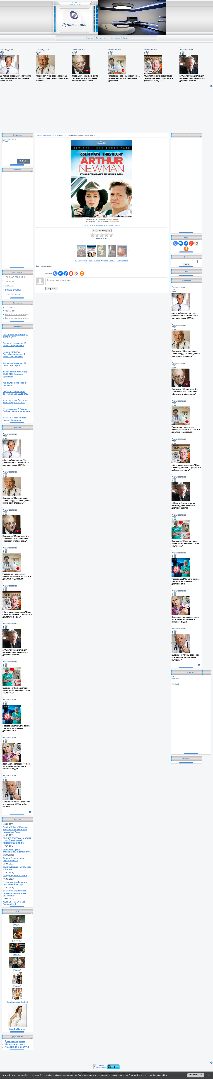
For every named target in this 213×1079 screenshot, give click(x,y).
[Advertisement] (93, 109)
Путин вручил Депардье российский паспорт (15, 883)
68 (105, 260)
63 (92, 260)
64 (95, 260)
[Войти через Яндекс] (71, 273)
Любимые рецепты (17, 1047)
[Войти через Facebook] (65, 273)
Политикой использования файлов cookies (148, 1075)
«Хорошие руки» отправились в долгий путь (17, 850)
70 (110, 260)
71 (112, 260)
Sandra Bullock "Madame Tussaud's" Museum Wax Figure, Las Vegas (15, 829)
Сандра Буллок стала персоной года (13, 859)
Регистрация (115, 38)
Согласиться (195, 1075)
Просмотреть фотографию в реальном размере (102, 225)
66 (99, 260)
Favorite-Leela (113, 221)
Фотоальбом (49, 135)
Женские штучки (15, 1044)
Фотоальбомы (101, 38)
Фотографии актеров (15, 318)
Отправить (52, 288)
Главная (89, 38)
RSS (158, 2)
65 (97, 260)
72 (114, 260)
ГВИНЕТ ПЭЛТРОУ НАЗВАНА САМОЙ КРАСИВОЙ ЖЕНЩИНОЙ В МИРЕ (17, 840)
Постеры (8, 307)
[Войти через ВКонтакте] (60, 273)
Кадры (8, 310)
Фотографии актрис (15, 314)
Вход (125, 38)
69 (107, 260)
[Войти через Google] (76, 273)
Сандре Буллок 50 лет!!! (15, 875)
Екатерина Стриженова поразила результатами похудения (15, 893)
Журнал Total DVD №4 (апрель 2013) (14, 903)
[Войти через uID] (55, 273)
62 (90, 260)
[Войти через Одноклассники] (82, 273)
